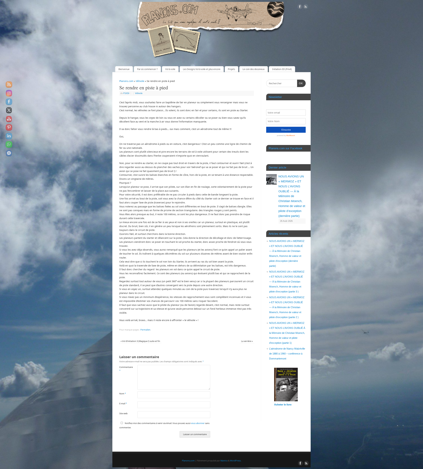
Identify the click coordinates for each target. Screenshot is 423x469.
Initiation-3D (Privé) (282, 69)
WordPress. (235, 460)
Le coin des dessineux (254, 69)
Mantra (224, 460)
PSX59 (126, 93)
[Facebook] (299, 7)
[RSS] (305, 7)
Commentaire (123, 369)
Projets (231, 69)
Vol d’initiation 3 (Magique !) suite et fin (140, 341)
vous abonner (198, 423)
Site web (123, 413)
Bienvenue (124, 69)
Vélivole (140, 81)
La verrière (247, 341)
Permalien (145, 329)
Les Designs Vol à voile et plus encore (201, 69)
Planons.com (126, 81)
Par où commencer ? (147, 69)
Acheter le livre (282, 404)
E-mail (123, 403)
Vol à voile (170, 69)
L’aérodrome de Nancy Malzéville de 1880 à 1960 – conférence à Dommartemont (287, 353)
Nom (122, 393)
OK (300, 83)
